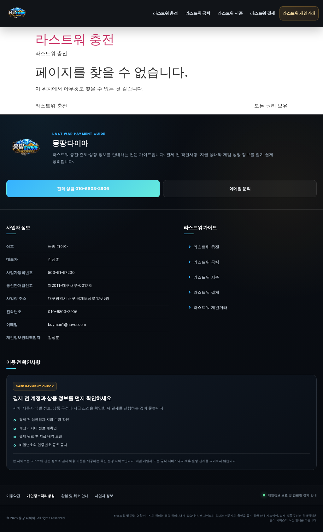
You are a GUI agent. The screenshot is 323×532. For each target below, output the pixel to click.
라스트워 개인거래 (299, 12)
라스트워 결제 (262, 12)
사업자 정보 (104, 496)
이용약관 (13, 496)
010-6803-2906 (62, 311)
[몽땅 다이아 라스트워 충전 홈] (34, 13)
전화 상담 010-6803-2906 (83, 188)
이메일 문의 (240, 188)
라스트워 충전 (165, 12)
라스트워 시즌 (230, 12)
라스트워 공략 (197, 12)
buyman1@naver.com (67, 324)
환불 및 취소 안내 (74, 496)
